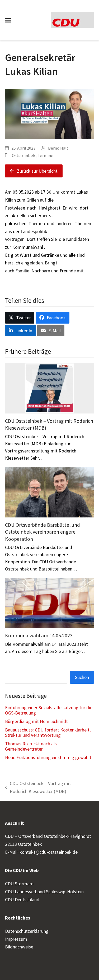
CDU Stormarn (19, 884)
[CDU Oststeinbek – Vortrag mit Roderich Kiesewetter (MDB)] (49, 388)
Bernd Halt (58, 148)
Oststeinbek (23, 155)
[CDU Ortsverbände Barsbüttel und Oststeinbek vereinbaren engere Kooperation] (49, 492)
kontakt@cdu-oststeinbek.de (49, 852)
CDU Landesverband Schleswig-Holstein (44, 891)
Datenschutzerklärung (27, 931)
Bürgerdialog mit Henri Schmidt (36, 721)
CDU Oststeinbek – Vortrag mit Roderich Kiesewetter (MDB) (38, 787)
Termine (45, 155)
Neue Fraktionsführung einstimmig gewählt (48, 757)
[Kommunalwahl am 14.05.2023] (49, 602)
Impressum (16, 939)
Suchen (82, 677)
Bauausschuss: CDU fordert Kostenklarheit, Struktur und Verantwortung (48, 732)
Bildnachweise (19, 947)
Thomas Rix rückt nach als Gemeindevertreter (31, 746)
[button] (8, 20)
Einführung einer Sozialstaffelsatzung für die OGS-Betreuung (48, 710)
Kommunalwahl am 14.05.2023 (39, 635)
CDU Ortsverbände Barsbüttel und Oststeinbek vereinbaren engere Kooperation (42, 532)
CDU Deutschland (22, 899)
